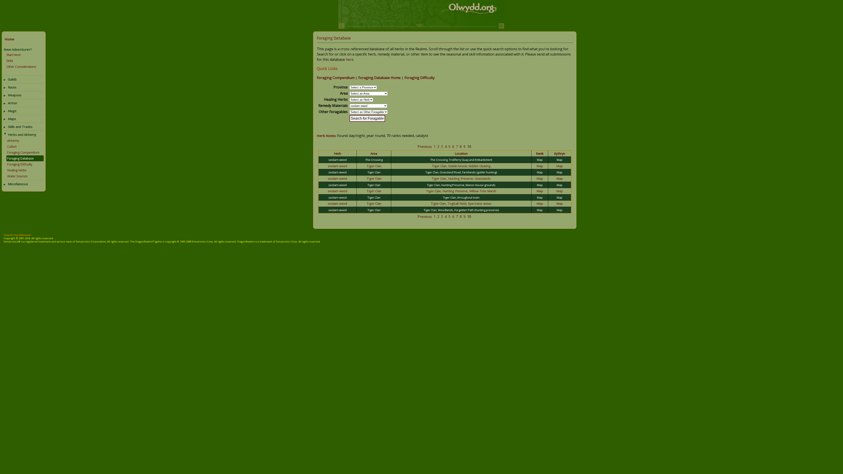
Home (9, 39)
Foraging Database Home (379, 77)
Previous (425, 146)
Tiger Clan (374, 166)
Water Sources (17, 176)
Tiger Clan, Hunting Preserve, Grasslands (461, 178)
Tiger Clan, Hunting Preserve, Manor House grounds (461, 185)
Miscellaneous (18, 184)
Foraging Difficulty (19, 164)
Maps (12, 119)
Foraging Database (20, 158)
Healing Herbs (17, 170)
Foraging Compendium (23, 152)
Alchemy (13, 140)
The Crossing (374, 160)
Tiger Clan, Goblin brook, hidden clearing (461, 166)
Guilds (12, 79)
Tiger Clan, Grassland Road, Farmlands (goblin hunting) (461, 172)
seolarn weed (337, 160)
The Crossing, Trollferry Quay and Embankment (461, 160)
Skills (9, 61)
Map (540, 160)
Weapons (15, 95)
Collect (11, 146)
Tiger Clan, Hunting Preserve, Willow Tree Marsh (461, 191)
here (349, 59)
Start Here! (13, 55)
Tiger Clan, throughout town (461, 197)
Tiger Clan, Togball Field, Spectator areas (461, 203)
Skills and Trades (20, 127)
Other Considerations (21, 67)
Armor (12, 103)
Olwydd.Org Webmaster (17, 235)
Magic (12, 111)
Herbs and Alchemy (22, 135)
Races (12, 87)
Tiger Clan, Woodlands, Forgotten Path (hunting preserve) (461, 210)
